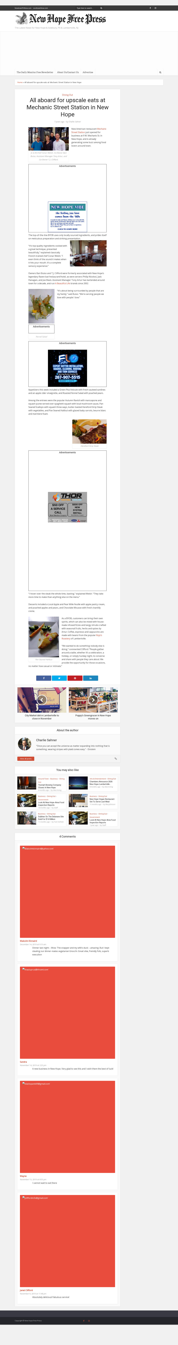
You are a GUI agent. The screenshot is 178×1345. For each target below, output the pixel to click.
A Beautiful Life (62, 283)
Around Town (43, 779)
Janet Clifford (26, 1290)
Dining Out (67, 94)
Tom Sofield (58, 822)
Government (43, 799)
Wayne (23, 1176)
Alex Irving (57, 790)
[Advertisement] (89, 49)
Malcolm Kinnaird (28, 940)
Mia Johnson (110, 804)
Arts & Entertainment (98, 779)
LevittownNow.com (40, 8)
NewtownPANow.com (23, 8)
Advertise (88, 72)
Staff (56, 807)
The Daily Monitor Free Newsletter (35, 72)
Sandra (23, 1061)
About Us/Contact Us (68, 72)
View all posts (26, 758)
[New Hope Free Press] (60, 19)
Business (54, 779)
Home (20, 82)
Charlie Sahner (75, 122)
